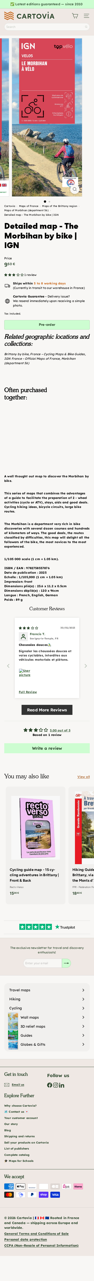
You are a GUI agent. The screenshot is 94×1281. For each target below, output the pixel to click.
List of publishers (16, 1148)
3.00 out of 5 (60, 730)
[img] (28, 628)
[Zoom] (74, 189)
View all (83, 777)
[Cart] (75, 16)
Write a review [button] (47, 748)
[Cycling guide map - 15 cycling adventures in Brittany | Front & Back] (35, 843)
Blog (7, 1130)
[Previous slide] (8, 665)
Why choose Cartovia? (20, 1105)
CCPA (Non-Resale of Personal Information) (41, 1245)
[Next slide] (86, 665)
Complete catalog (16, 1155)
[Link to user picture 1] (25, 674)
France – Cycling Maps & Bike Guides (57, 354)
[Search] (86, 27)
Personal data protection (25, 1239)
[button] (14, 275)
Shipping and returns (19, 1136)
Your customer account (21, 1118)
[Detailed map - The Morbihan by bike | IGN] (47, 430)
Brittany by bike (16, 354)
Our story (11, 1124)
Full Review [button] (28, 692)
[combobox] (47, 27)
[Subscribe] (66, 963)
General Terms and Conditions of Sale (36, 1234)
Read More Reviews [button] (47, 709)
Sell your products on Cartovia (26, 1142)
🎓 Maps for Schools (18, 1161)
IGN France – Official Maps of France (32, 358)
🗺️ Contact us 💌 (16, 1111)
